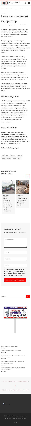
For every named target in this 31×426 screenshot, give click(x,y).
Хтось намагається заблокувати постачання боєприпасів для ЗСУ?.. (12, 362)
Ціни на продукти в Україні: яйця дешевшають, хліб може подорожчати (13, 356)
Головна (3, 9)
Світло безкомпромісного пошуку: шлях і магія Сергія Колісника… (13, 368)
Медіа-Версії (11, 416)
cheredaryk (8, 25)
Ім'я (7, 252)
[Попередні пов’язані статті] (24, 176)
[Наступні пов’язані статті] (28, 176)
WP (11, 418)
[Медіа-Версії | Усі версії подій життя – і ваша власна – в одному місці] (5, 3)
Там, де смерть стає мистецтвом (9, 346)
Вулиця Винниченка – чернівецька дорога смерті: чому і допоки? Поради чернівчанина (7, 205)
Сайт (7, 265)
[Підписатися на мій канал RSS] (14, 423)
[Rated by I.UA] (6, 404)
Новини (8, 9)
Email (7, 259)
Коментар (9, 239)
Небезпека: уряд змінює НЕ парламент (11, 350)
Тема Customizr (22, 418)
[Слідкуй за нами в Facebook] (16, 423)
